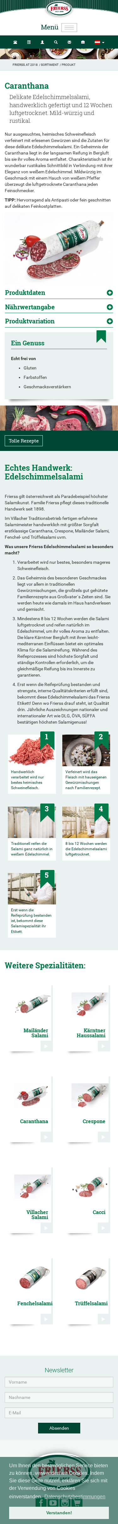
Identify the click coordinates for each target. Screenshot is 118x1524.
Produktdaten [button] (25, 292)
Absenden (59, 1428)
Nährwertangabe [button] (30, 307)
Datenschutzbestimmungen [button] (74, 1496)
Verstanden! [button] (59, 1512)
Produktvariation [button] (30, 321)
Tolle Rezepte (24, 440)
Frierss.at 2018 (25, 64)
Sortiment (50, 64)
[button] (99, 42)
